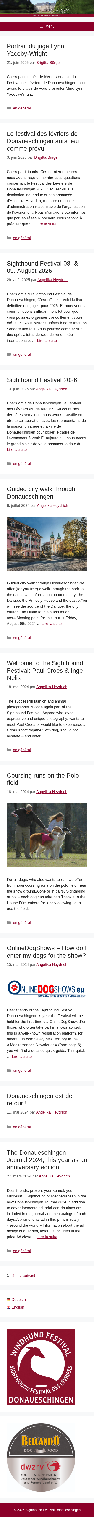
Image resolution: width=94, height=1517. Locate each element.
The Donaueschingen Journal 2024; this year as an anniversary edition (47, 1160)
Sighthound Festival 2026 (42, 380)
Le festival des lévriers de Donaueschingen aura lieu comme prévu (43, 141)
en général (22, 108)
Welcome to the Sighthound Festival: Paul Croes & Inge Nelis (45, 670)
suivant (26, 1275)
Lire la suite (46, 224)
